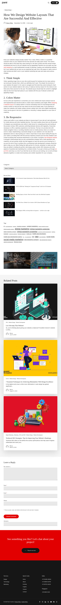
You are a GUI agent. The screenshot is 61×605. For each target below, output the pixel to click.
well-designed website (50, 137)
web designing (8, 67)
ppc (23, 236)
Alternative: (6, 521)
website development (8, 242)
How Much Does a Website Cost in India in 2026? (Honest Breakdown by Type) (33, 202)
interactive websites (13, 233)
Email (5, 493)
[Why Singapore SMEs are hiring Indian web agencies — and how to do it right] (9, 213)
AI (4, 226)
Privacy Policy (18, 601)
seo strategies (42, 236)
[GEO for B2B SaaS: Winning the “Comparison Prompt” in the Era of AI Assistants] (9, 189)
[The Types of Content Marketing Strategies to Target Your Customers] (43, 260)
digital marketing (22, 229)
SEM (33, 237)
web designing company (31, 239)
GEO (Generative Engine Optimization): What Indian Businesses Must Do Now (33, 178)
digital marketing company (10, 231)
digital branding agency (9, 229)
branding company (21, 226)
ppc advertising (28, 236)
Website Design (8, 10)
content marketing (32, 226)
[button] (55, 2)
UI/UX (7, 378)
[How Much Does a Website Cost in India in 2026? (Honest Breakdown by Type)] (9, 205)
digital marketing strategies (27, 232)
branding (14, 226)
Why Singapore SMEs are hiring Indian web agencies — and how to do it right (32, 210)
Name (5, 485)
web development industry (45, 239)
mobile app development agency (13, 237)
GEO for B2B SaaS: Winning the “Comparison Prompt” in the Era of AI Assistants (33, 186)
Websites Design (18, 242)
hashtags (53, 231)
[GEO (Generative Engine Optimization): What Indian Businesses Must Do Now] (9, 181)
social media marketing (13, 239)
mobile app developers (39, 234)
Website (5, 500)
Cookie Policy (24, 601)
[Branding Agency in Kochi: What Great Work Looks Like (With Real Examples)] (9, 197)
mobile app (29, 233)
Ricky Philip (9, 23)
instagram (6, 233)
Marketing (16, 435)
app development (8, 226)
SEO (7, 322)
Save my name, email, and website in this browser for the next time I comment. (22, 510)
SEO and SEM (22, 435)
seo (37, 236)
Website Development (20, 322)
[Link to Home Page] (8, 568)
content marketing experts (43, 226)
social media (50, 237)
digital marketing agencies (40, 229)
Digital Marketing (9, 435)
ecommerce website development (44, 231)
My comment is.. (7, 466)
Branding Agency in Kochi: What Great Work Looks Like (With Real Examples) (33, 194)
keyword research (22, 233)
